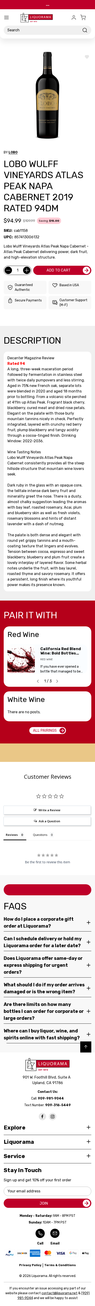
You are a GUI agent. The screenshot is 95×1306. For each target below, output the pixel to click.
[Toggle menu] (6, 17)
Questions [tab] (40, 835)
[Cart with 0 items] (85, 17)
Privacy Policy (30, 1265)
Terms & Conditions (60, 1265)
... (47, 4)
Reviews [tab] (12, 835)
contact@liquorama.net (59, 1293)
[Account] (74, 17)
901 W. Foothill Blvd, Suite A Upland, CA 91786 (47, 1080)
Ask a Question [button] (49, 821)
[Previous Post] (38, 681)
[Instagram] (52, 1116)
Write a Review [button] (49, 810)
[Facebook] (42, 1116)
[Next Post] (57, 681)
